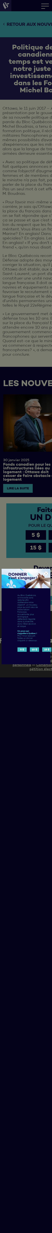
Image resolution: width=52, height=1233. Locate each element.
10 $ (34, 649)
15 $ (46, 649)
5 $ (22, 649)
